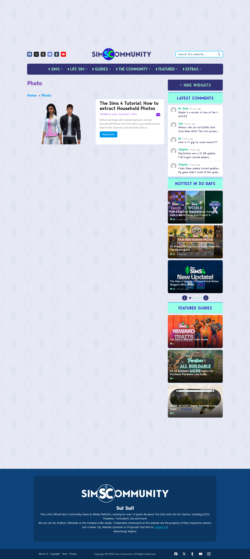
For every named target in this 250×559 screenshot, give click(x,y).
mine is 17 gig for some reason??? (198, 142)
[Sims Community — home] (122, 54)
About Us (43, 554)
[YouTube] (63, 54)
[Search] (219, 54)
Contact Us (160, 527)
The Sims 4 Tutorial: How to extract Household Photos (129, 105)
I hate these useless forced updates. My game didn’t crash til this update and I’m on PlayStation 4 (199, 172)
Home (32, 95)
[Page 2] (192, 298)
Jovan (114, 114)
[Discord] (49, 54)
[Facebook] (29, 54)
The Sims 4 (105, 114)
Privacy (73, 554)
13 (158, 114)
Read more (108, 134)
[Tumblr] (56, 54)
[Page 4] (198, 298)
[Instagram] (36, 54)
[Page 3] (195, 298)
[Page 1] (190, 298)
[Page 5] (200, 298)
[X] (43, 54)
